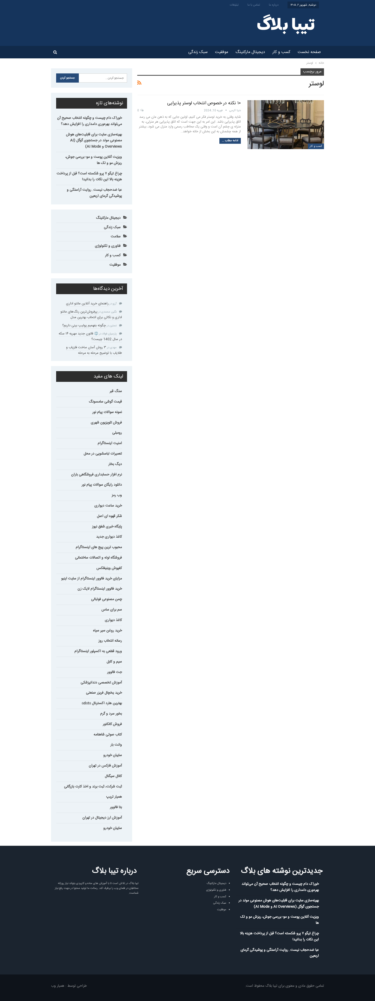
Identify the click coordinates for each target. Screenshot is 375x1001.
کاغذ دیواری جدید (109, 537)
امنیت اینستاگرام (110, 443)
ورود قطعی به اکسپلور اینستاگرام (98, 651)
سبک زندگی (198, 52)
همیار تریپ (114, 797)
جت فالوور (114, 672)
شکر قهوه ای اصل (109, 516)
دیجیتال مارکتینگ (250, 52)
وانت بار (116, 745)
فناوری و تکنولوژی (108, 246)
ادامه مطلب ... (230, 140)
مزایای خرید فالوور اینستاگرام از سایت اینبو (91, 579)
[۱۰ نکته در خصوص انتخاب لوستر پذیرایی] (285, 124)
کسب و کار (281, 52)
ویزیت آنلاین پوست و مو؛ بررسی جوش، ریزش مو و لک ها (93, 160)
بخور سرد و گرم (111, 714)
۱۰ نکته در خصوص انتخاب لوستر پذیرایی (204, 103)
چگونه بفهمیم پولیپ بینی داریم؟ (84, 325)
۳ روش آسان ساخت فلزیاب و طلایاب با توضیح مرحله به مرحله (94, 350)
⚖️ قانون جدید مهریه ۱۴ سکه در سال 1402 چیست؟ (90, 336)
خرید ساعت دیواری (108, 506)
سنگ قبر (116, 391)
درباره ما (274, 4)
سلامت (116, 236)
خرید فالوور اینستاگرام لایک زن (100, 589)
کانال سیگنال (113, 776)
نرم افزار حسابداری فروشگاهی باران (96, 475)
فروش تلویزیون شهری (106, 423)
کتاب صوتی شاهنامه (108, 735)
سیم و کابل (114, 662)
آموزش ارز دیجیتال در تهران (102, 818)
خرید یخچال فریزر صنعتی (104, 693)
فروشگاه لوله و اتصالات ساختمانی (98, 558)
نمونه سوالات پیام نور (107, 412)
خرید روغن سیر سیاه (107, 631)
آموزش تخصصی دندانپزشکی (101, 683)
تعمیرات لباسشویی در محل (103, 454)
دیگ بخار (115, 464)
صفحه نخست (309, 52)
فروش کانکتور (112, 724)
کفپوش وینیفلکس (109, 568)
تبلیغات (234, 4)
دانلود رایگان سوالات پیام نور (102, 485)
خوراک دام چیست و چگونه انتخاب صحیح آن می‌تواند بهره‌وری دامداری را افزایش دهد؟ (89, 121)
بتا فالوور (116, 807)
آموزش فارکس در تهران (105, 766)
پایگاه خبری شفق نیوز (107, 527)
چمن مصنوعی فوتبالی (106, 599)
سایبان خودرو (112, 755)
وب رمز (117, 495)
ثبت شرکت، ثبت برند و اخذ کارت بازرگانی (93, 787)
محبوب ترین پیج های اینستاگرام (99, 547)
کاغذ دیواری (113, 620)
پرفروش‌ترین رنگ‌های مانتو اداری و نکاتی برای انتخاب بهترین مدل (91, 314)
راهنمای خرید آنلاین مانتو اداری (87, 303)
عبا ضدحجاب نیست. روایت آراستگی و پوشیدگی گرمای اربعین (94, 193)
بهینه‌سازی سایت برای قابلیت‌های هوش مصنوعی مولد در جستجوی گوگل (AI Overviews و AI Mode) (94, 141)
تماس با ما (253, 4)
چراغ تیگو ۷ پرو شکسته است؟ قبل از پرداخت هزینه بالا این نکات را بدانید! (89, 177)
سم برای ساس (112, 610)
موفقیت (221, 52)
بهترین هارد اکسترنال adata (102, 703)
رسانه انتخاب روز (110, 641)
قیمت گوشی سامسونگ (105, 402)
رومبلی (117, 433)
